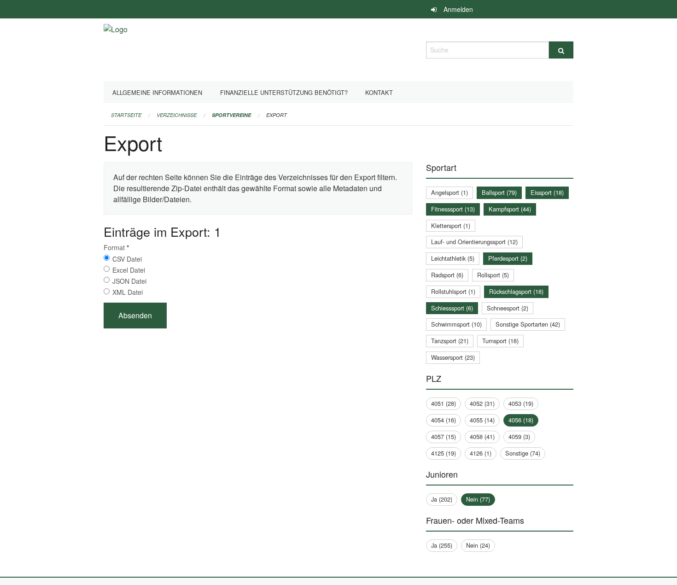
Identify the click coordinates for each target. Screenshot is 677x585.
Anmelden (458, 9)
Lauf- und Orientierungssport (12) (474, 241)
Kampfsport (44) (510, 209)
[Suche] (561, 49)
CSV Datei (127, 258)
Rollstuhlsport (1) (453, 291)
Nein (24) (478, 545)
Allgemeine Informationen (157, 92)
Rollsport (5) (493, 274)
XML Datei (127, 292)
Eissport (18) (547, 192)
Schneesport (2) (507, 308)
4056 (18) (520, 419)
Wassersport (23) (453, 357)
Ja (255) (441, 545)
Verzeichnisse (177, 114)
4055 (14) (482, 419)
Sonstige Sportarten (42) (528, 324)
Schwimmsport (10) (456, 324)
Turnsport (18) (500, 340)
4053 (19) (520, 403)
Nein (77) (478, 499)
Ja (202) (441, 499)
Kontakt (379, 92)
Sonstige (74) (522, 453)
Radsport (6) (447, 274)
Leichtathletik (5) (452, 258)
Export (276, 114)
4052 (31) (482, 403)
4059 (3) (519, 436)
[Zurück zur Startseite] (116, 48)
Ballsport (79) (499, 192)
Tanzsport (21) (449, 340)
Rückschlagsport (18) (516, 291)
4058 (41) (482, 436)
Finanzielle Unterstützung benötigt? (284, 92)
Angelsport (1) (449, 192)
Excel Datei (128, 270)
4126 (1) (480, 453)
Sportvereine (231, 114)
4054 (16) (443, 419)
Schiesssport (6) (452, 308)
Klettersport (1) (450, 225)
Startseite (126, 114)
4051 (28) (443, 403)
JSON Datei (129, 281)
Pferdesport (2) (507, 258)
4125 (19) (443, 453)
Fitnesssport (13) (453, 209)
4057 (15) (443, 436)
